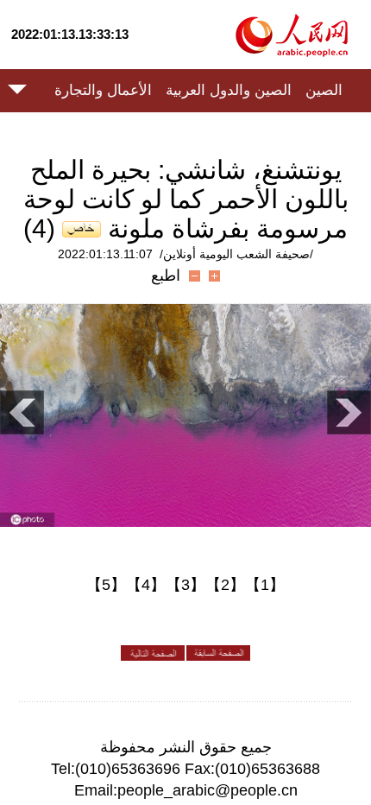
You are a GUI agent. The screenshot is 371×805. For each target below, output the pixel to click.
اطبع (165, 275)
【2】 (225, 584)
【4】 (146, 584)
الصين (324, 90)
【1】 (265, 584)
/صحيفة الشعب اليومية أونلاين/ (236, 254)
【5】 (106, 584)
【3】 (185, 584)
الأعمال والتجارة (103, 90)
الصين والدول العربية (229, 90)
